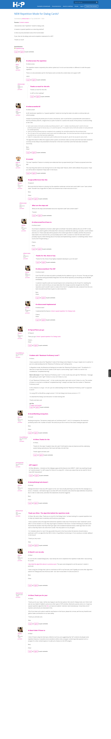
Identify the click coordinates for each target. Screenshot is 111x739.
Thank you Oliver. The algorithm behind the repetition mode (48, 513)
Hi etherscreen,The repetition (36, 61)
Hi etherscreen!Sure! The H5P (45, 269)
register (22, 51)
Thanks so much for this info (40, 86)
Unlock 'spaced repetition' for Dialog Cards (63, 311)
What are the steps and (40, 205)
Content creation (24, 22)
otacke (18, 110)
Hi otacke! (29, 159)
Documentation (56, 6)
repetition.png (20, 48)
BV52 (17, 65)
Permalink (18, 70)
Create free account (91, 6)
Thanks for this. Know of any (45, 256)
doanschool (19, 511)
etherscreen (25, 18)
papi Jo (18, 162)
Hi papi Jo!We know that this (37, 180)
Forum (76, 6)
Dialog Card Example (36, 405)
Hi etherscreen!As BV (33, 106)
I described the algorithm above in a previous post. (42, 564)
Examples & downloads (43, 6)
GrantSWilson (20, 353)
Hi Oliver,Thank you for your (37, 595)
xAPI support (33, 465)
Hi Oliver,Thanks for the (41, 439)
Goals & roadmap (68, 6)
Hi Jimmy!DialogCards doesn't (38, 482)
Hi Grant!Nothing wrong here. (38, 414)
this (48, 606)
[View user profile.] (18, 63)
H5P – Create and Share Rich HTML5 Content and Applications (19, 4)
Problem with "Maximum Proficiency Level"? (44, 355)
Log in (82, 6)
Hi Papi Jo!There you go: (36, 330)
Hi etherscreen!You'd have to (42, 222)
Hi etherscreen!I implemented (46, 304)
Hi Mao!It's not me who (36, 552)
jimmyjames (19, 462)
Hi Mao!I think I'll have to (36, 630)
